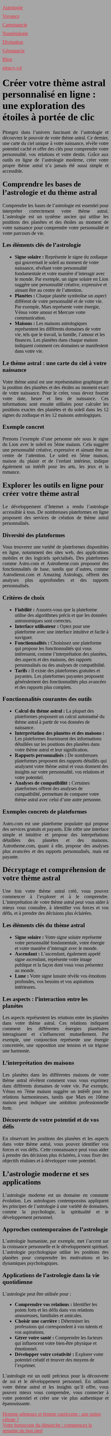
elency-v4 (12, 67)
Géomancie (13, 50)
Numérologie (15, 33)
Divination (12, 42)
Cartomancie (14, 24)
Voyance (10, 16)
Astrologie (12, 7)
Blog (7, 59)
